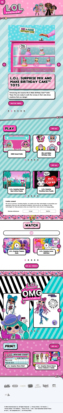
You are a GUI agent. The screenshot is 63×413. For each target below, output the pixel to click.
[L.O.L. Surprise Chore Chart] (17, 355)
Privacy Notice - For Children (12, 404)
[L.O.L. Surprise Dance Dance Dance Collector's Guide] (46, 356)
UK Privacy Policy (26, 405)
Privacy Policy (50, 207)
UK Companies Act (15, 405)
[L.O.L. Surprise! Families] (31, 65)
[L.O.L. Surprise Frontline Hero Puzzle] (46, 178)
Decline (48, 211)
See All (54, 124)
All (31, 228)
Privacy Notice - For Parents (39, 402)
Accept (30, 211)
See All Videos (31, 261)
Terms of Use (25, 404)
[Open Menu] (2, 2)
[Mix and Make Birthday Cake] (46, 142)
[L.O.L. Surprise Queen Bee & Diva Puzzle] (17, 178)
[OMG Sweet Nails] (17, 142)
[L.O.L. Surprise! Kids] (13, 9)
